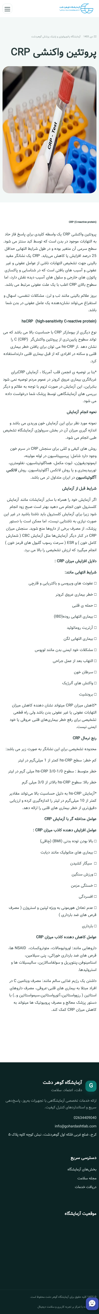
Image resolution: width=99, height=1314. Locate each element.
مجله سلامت (86, 1178)
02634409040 (85, 1118)
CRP (36, 256)
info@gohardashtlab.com (75, 1126)
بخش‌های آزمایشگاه (81, 1169)
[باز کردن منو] (7, 8)
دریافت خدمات (85, 1187)
